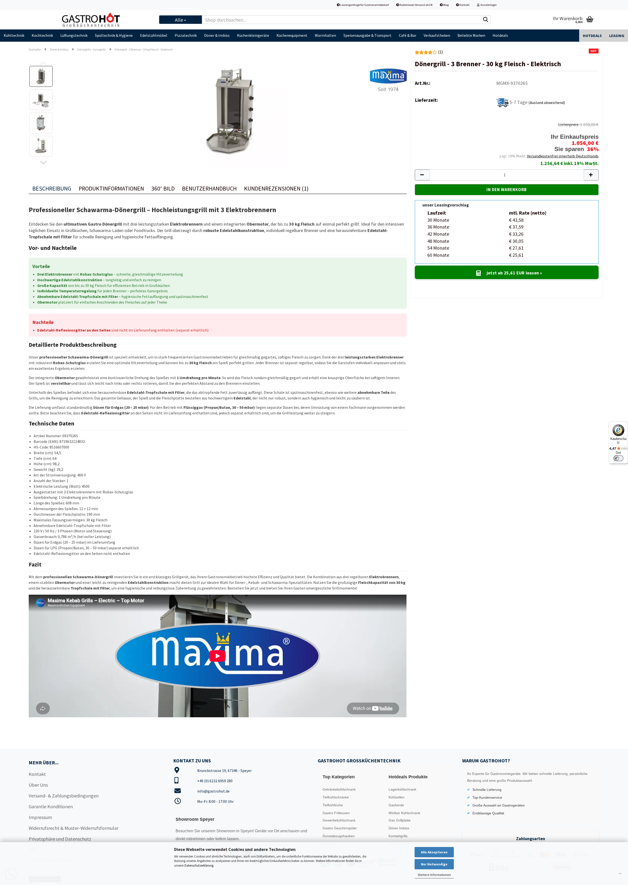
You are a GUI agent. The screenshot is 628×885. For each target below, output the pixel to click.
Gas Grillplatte (400, 820)
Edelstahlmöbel (153, 35)
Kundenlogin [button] (488, 5)
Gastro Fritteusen (336, 813)
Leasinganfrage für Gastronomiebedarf (364, 5)
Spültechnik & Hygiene (114, 35)
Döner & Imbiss (217, 35)
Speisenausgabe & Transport (367, 35)
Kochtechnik (42, 35)
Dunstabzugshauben (339, 836)
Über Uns (38, 785)
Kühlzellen (397, 797)
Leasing (616, 35)
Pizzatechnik (186, 35)
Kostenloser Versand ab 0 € (415, 5)
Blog (446, 5)
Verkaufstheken (437, 35)
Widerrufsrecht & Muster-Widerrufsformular (73, 828)
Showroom (226, 831)
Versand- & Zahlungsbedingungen (64, 796)
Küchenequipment (291, 35)
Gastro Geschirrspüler (340, 828)
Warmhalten (325, 35)
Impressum (40, 817)
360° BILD (163, 188)
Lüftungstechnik (74, 35)
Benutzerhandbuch (209, 188)
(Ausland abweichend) (546, 102)
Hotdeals (500, 35)
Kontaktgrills (398, 836)
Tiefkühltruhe (333, 805)
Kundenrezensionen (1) (276, 188)
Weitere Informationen (434, 874)
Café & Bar (407, 35)
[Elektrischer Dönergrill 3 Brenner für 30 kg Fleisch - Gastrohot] (232, 110)
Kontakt (464, 5)
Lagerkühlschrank (402, 789)
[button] (43, 162)
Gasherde (396, 805)
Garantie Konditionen (51, 806)
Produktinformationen (111, 188)
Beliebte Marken (471, 35)
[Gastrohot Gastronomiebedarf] (106, 19)
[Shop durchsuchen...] (485, 19)
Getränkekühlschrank (339, 789)
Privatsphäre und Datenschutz (60, 839)
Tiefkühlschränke (336, 797)
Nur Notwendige (434, 864)
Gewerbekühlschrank (339, 820)
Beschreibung (51, 188)
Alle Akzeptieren (434, 852)
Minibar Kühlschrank (404, 813)
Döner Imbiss (399, 828)
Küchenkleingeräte (253, 35)
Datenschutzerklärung (198, 865)
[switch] (618, 458)
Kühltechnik (14, 35)
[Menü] (620, 875)
